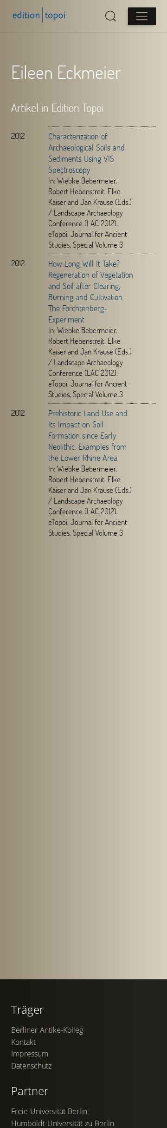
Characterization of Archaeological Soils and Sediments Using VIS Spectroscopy (86, 153)
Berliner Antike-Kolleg (47, 1030)
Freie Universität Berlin (49, 1111)
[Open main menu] (142, 16)
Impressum (29, 1054)
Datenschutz (31, 1066)
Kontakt (23, 1042)
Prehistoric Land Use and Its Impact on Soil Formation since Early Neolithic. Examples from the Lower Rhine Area (88, 435)
